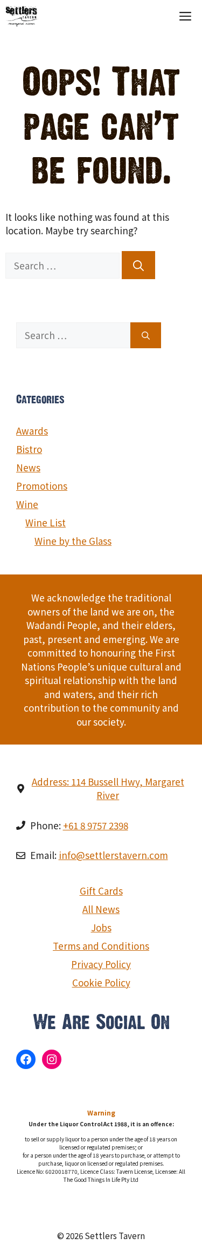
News (28, 467)
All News (101, 909)
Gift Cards (101, 890)
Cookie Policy (101, 982)
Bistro (29, 449)
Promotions (41, 485)
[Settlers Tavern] (22, 16)
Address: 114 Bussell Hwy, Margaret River (108, 788)
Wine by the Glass (73, 540)
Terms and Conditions (101, 945)
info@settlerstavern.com (113, 855)
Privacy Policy (101, 964)
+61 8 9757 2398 (95, 825)
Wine (27, 504)
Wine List (45, 522)
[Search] (138, 265)
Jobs (101, 927)
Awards (32, 430)
